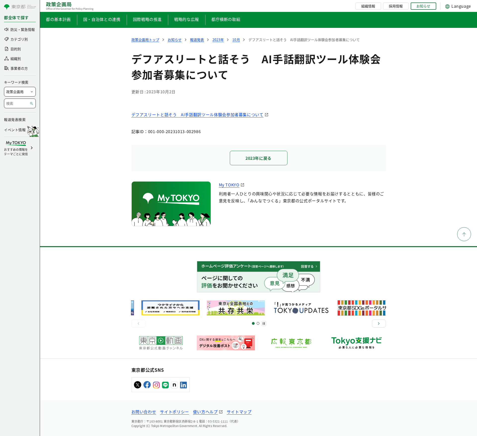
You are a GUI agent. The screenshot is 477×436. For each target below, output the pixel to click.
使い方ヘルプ (205, 412)
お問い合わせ (143, 412)
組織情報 (368, 5)
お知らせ (423, 5)
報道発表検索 (15, 119)
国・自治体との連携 (101, 19)
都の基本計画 (58, 19)
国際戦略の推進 (147, 19)
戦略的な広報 (186, 19)
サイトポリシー (174, 412)
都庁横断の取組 (225, 19)
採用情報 (396, 5)
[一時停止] (263, 323)
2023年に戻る (258, 158)
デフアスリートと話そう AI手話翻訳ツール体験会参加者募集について (197, 114)
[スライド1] (253, 323)
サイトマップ (239, 412)
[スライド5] (258, 323)
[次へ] (379, 323)
